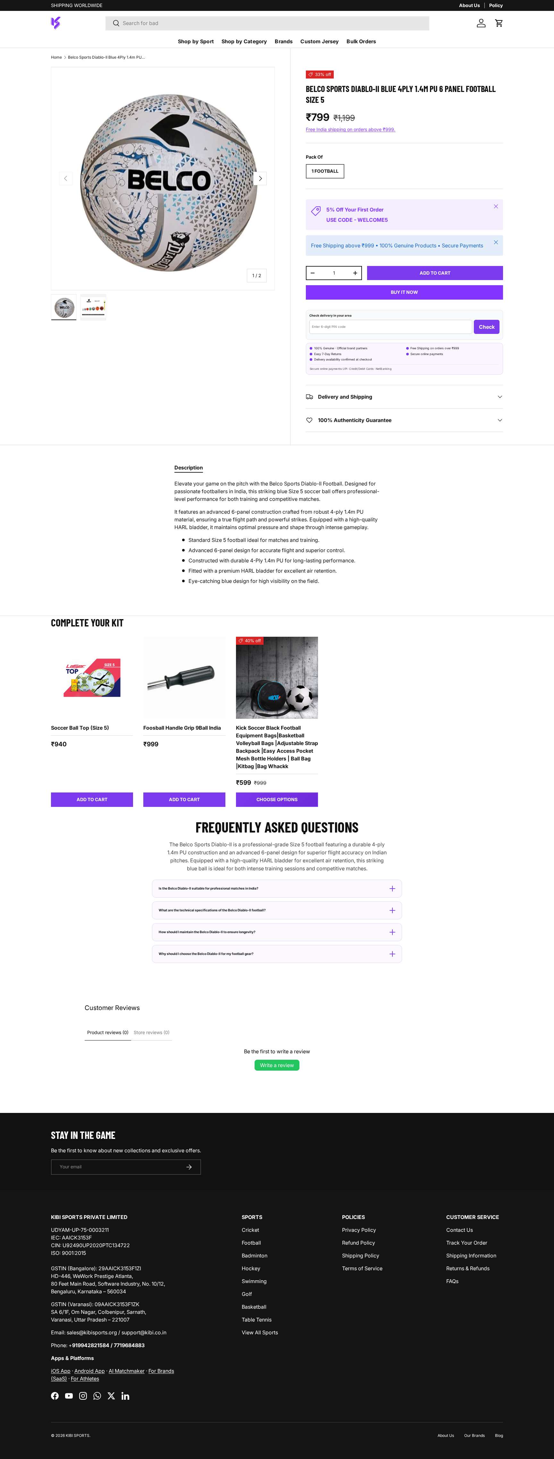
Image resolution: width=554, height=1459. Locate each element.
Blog (499, 1435)
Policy (496, 5)
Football (251, 1242)
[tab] (188, 467)
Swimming (254, 1281)
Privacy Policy (359, 1230)
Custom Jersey (319, 41)
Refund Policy (358, 1242)
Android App (89, 1371)
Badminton (254, 1255)
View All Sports (260, 1332)
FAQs (452, 1281)
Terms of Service (362, 1268)
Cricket (250, 1230)
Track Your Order (466, 1242)
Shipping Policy (360, 1255)
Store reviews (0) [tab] (152, 1032)
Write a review (277, 1065)
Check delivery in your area (330, 315)
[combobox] (267, 23)
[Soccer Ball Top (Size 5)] (92, 678)
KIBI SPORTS (77, 1435)
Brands (284, 41)
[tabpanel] (277, 532)
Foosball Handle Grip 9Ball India (182, 728)
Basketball (254, 1307)
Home (56, 57)
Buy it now (404, 292)
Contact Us (459, 1230)
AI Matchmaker (127, 1371)
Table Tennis (257, 1319)
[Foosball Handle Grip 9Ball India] (184, 678)
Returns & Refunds (468, 1268)
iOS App (61, 1371)
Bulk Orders (361, 41)
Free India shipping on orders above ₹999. (350, 129)
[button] (499, 23)
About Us (469, 5)
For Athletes (85, 1378)
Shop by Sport (196, 41)
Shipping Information (471, 1255)
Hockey (251, 1268)
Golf (247, 1294)
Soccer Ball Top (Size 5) (80, 728)
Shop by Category (244, 41)
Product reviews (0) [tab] (108, 1032)
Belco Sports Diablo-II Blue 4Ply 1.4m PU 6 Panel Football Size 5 (106, 57)
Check (487, 327)
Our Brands (474, 1435)
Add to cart (435, 273)
